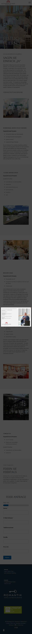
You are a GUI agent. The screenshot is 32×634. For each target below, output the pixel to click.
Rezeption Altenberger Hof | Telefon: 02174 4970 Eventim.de (6, 318)
